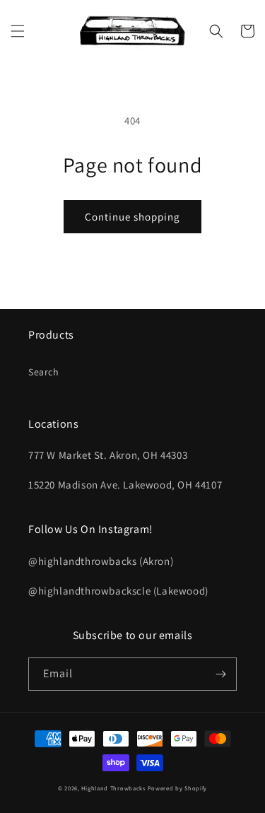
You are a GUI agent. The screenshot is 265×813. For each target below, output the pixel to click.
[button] (17, 31)
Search (43, 371)
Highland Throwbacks (113, 788)
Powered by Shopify (178, 788)
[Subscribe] (220, 674)
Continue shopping (132, 216)
